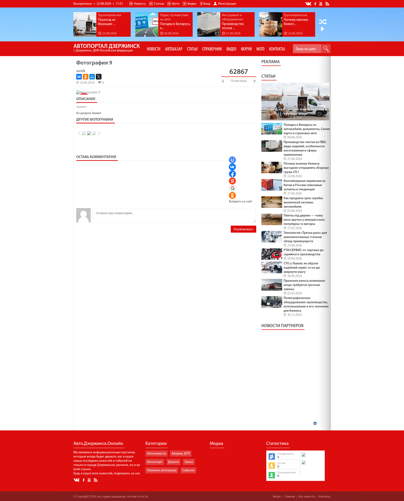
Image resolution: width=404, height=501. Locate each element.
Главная (290, 496)
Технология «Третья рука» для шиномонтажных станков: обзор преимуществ (305, 237)
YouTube (321, 3)
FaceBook (315, 3)
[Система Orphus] (312, 464)
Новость (140, 4)
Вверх (277, 496)
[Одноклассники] (85, 76)
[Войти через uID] (232, 159)
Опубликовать (243, 229)
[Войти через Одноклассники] (232, 195)
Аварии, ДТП (181, 453)
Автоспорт (154, 462)
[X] (98, 76)
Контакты (324, 496)
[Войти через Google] (232, 188)
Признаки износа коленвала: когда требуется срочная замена (304, 285)
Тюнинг (96, 113)
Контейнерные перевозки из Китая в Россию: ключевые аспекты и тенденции (304, 185)
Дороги (173, 462)
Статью (159, 4)
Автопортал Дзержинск (106, 48)
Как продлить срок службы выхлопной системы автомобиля (303, 203)
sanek (80, 71)
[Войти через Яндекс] (232, 180)
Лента (328, 3)
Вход (206, 4)
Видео (192, 4)
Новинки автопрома (162, 470)
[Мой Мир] (92, 76)
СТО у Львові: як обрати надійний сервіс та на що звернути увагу (302, 268)
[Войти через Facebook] (232, 173)
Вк (308, 4)
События (188, 470)
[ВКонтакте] (79, 76)
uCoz (144, 496)
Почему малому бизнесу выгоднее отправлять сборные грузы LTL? (306, 168)
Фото (176, 4)
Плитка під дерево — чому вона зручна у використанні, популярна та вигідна (304, 220)
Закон (188, 462)
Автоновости (156, 453)
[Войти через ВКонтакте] (232, 166)
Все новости (307, 496)
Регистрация (227, 4)
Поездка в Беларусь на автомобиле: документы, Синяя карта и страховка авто (307, 129)
